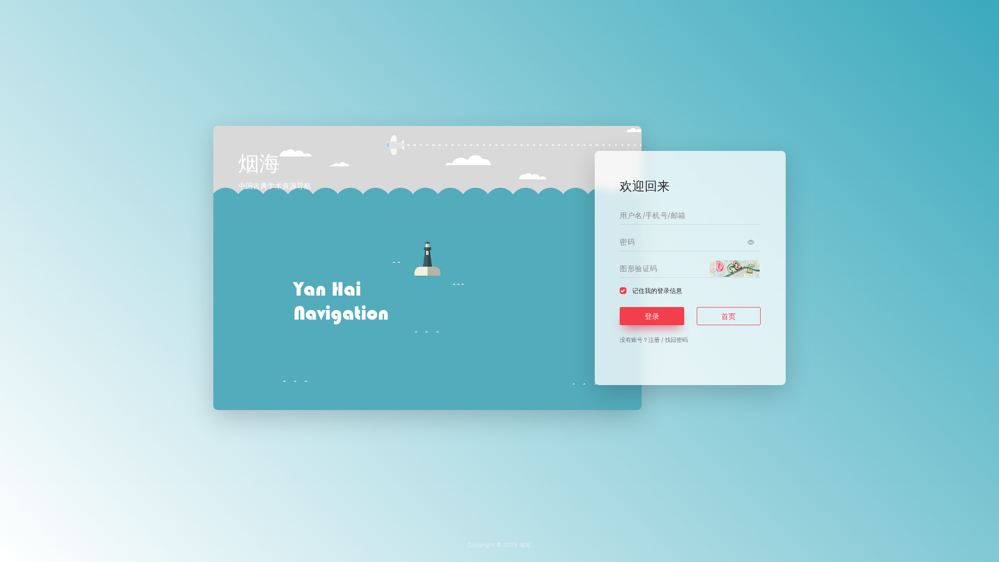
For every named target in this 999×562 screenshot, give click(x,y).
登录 (652, 316)
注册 (654, 339)
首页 (728, 316)
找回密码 (676, 339)
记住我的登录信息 (657, 291)
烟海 (525, 544)
